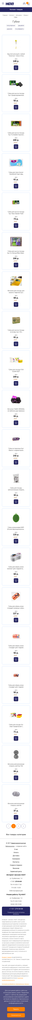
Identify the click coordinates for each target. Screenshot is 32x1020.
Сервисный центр (16, 871)
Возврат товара (6, 957)
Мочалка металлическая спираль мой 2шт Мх (16, 765)
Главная (5, 15)
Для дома (19, 15)
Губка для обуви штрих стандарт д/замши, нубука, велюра (16, 607)
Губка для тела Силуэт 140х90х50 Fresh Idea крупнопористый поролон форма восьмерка (16, 173)
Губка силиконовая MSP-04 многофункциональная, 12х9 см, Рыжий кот (16, 528)
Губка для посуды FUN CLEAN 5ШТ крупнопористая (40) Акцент (16, 370)
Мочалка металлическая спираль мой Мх (16, 804)
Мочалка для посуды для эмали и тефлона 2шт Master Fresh (16, 291)
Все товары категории (16, 834)
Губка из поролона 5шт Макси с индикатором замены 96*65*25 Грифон (16, 449)
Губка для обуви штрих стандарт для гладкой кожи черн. (16, 686)
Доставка (16, 855)
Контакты (16, 862)
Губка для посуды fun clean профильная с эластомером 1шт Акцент (16, 725)
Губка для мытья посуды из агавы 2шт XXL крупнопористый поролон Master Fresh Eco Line (16, 331)
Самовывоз (16, 859)
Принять (16, 1009)
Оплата (16, 852)
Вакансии (16, 868)
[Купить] (16, 67)
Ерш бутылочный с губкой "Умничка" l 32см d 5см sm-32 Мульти (16, 55)
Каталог (11, 15)
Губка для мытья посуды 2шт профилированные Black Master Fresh (16, 94)
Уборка (25, 15)
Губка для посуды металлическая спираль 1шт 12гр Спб (16, 489)
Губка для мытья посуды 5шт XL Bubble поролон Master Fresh (16, 134)
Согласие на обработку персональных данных (15, 984)
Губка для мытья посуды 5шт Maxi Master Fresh (16, 212)
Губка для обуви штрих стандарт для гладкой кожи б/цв (16, 647)
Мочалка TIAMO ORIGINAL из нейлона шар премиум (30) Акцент (16, 410)
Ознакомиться (16, 1015)
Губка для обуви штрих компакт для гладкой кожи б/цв (16, 568)
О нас (16, 849)
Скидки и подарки (16, 865)
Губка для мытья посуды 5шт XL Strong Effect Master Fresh (16, 252)
